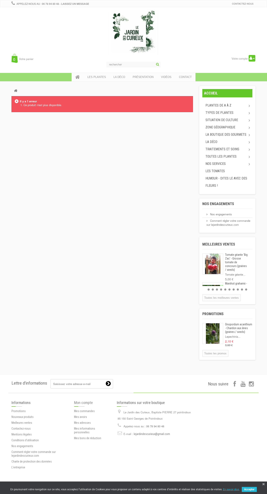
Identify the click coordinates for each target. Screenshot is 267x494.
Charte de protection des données (31, 461)
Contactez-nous (242, 3)
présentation (143, 77)
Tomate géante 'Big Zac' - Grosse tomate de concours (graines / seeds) (236, 262)
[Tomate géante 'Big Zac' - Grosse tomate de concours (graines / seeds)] (212, 263)
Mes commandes (84, 411)
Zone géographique (220, 127)
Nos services (215, 164)
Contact (185, 77)
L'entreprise (18, 467)
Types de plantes (219, 113)
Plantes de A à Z (218, 105)
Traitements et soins (222, 149)
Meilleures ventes (218, 244)
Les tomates (215, 171)
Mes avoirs (80, 417)
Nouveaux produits (22, 417)
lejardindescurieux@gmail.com (152, 434)
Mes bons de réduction (87, 438)
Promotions (213, 314)
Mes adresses (82, 422)
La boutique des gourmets (225, 135)
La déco (211, 142)
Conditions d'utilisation (25, 440)
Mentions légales (21, 434)
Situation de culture (221, 120)
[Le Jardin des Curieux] (133, 36)
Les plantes (96, 77)
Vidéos (166, 77)
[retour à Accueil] (16, 90)
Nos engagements (218, 204)
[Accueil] (78, 77)
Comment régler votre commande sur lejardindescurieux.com (228, 223)
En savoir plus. (231, 489)
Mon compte (83, 402)
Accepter (249, 489)
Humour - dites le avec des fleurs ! (226, 182)
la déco (119, 77)
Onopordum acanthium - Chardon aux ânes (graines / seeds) (238, 328)
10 (246, 289)
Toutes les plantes (221, 156)
